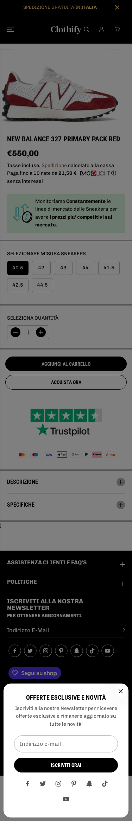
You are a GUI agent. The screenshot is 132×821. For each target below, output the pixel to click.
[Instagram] (58, 783)
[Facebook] (27, 783)
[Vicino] (120, 691)
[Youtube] (66, 799)
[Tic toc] (105, 783)
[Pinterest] (74, 783)
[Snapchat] (89, 783)
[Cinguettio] (43, 783)
